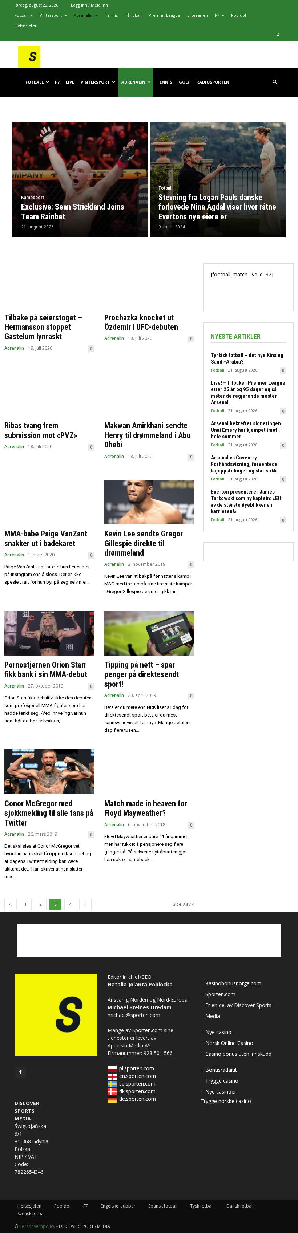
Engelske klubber (118, 1206)
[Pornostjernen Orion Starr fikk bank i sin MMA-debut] (49, 633)
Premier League (164, 15)
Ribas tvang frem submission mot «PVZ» (40, 430)
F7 (217, 15)
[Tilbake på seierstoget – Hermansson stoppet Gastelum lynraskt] (49, 285)
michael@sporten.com (134, 1014)
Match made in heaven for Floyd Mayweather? (145, 808)
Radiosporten (212, 82)
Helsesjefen (26, 25)
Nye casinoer (220, 1091)
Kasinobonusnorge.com (233, 983)
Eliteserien (197, 15)
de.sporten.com (137, 1098)
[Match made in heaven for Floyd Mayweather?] (149, 771)
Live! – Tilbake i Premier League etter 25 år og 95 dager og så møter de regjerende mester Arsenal (248, 393)
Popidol (238, 15)
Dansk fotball (240, 1206)
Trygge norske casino (226, 1101)
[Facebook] (278, 36)
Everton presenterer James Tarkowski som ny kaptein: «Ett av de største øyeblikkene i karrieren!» (246, 501)
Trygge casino (221, 1080)
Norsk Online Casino (229, 1042)
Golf (184, 82)
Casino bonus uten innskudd (238, 1053)
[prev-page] (10, 904)
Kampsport (32, 197)
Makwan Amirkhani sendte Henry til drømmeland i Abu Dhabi (147, 435)
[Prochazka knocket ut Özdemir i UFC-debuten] (149, 285)
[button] (274, 82)
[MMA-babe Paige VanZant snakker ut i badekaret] (49, 502)
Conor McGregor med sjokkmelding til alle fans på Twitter (48, 813)
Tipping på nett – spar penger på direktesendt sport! (141, 674)
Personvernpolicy (37, 1226)
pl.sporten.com (136, 1068)
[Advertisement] (149, 940)
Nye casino (218, 1032)
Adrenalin (83, 15)
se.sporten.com (137, 1083)
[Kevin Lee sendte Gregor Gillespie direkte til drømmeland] (149, 502)
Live (70, 82)
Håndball (133, 15)
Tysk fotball (202, 1206)
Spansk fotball (162, 1206)
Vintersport (51, 15)
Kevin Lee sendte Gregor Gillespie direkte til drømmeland (143, 543)
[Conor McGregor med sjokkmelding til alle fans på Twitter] (49, 771)
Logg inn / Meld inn (89, 5)
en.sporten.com (137, 1075)
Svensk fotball (31, 1213)
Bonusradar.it (221, 1069)
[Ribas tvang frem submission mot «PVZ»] (49, 394)
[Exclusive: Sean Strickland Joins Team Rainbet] (80, 179)
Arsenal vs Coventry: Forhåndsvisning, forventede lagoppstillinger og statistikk (244, 464)
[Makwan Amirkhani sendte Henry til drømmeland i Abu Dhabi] (149, 394)
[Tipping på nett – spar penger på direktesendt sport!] (149, 633)
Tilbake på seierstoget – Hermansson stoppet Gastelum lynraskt (43, 327)
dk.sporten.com (137, 1091)
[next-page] (85, 904)
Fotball (21, 15)
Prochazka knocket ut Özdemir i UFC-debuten (141, 322)
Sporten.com (148, 1030)
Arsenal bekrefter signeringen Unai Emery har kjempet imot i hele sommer (246, 430)
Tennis (111, 15)
